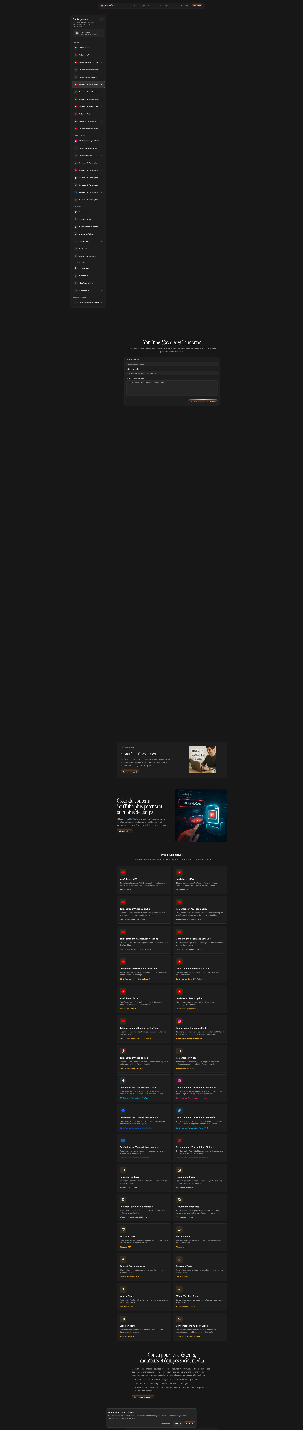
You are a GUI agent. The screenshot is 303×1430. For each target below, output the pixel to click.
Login (187, 6)
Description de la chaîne (135, 378)
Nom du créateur (132, 360)
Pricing (166, 6)
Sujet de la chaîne (133, 369)
